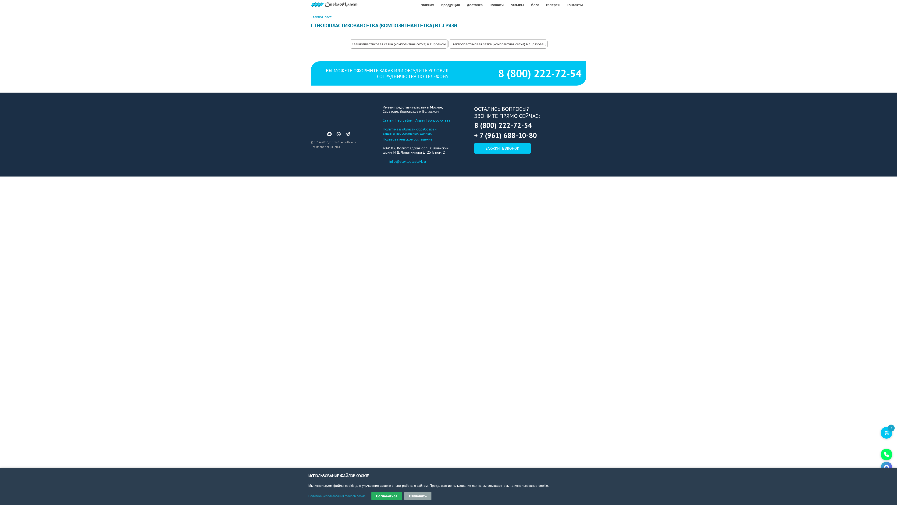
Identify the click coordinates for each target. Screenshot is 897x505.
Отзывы (517, 4)
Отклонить (418, 496)
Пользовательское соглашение (407, 139)
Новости (497, 4)
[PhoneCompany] (886, 454)
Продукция (450, 4)
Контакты (575, 4)
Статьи (388, 120)
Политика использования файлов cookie (337, 496)
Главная (427, 4)
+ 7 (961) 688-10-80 (505, 135)
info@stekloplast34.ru (407, 161)
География (404, 120)
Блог (535, 4)
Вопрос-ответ (438, 120)
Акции (420, 120)
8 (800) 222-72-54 (540, 73)
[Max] (886, 467)
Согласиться (386, 496)
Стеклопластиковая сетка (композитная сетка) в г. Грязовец (498, 44)
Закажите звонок (502, 148)
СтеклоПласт (321, 16)
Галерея (553, 4)
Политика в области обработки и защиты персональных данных (410, 131)
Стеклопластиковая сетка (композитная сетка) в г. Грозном (399, 44)
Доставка (475, 4)
